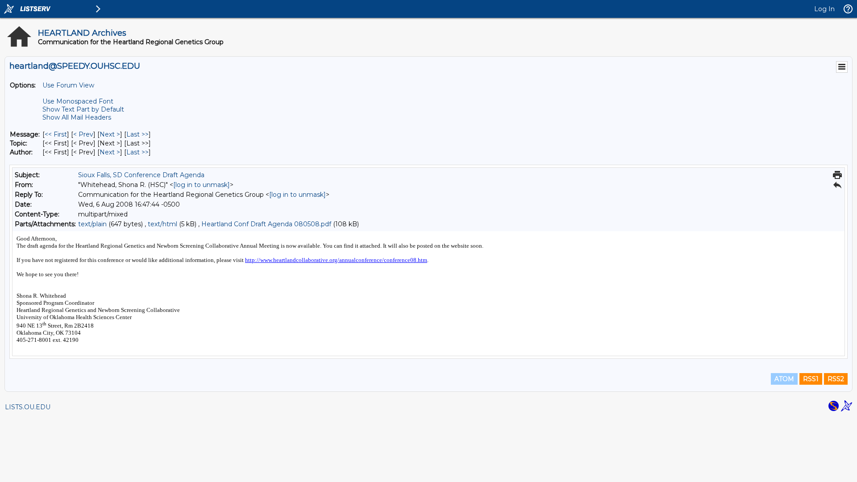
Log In (824, 9)
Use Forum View (68, 85)
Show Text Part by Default (83, 109)
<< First (56, 134)
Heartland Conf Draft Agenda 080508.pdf (266, 224)
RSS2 (836, 379)
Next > (110, 134)
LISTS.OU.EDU (27, 407)
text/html (162, 224)
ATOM (784, 379)
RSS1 (811, 379)
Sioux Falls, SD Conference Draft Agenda (141, 175)
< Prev (83, 134)
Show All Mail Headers (76, 117)
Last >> (137, 134)
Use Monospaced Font (77, 101)
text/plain (92, 224)
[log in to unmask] (201, 185)
